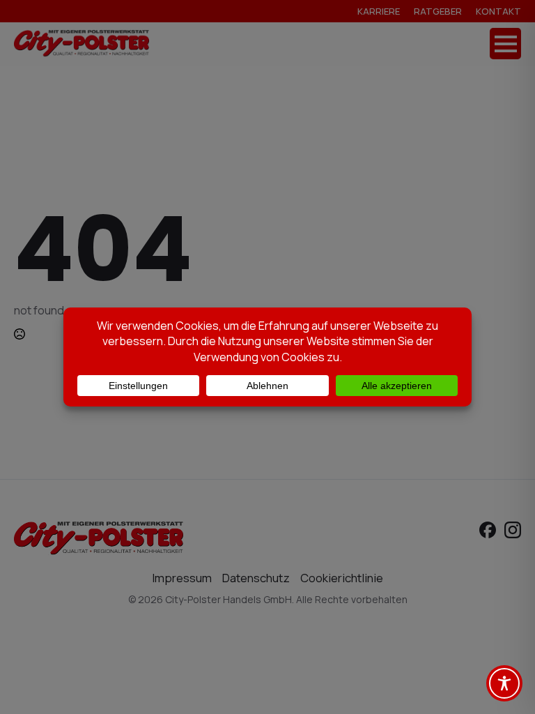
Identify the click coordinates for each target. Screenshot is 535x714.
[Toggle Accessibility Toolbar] (504, 683)
